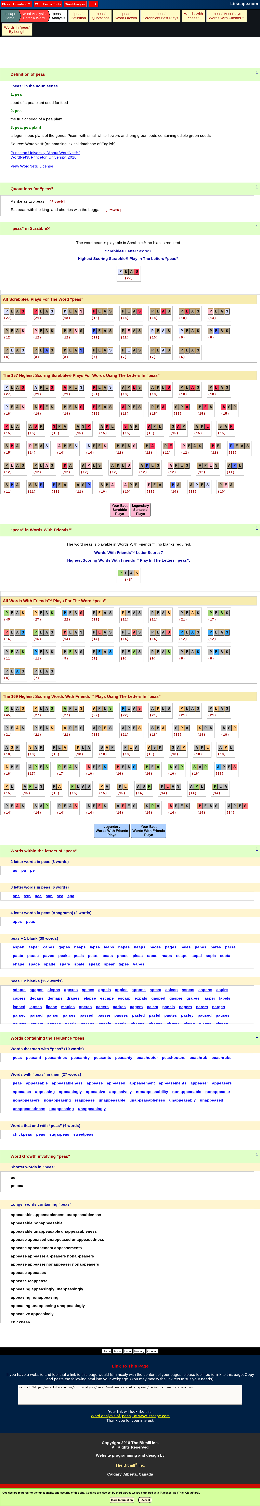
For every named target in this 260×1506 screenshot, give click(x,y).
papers (185, 1007)
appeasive (95, 1092)
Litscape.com (244, 3)
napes (124, 947)
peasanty (123, 1057)
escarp (124, 998)
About (117, 1351)
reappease (85, 1100)
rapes (152, 956)
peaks (64, 956)
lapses (35, 1007)
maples (68, 1007)
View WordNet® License (32, 166)
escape (107, 998)
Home (107, 1351)
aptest (155, 990)
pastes (170, 1015)
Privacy (139, 1351)
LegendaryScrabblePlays (140, 510)
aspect (188, 990)
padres (119, 1007)
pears (93, 956)
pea (38, 896)
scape (181, 956)
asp (27, 896)
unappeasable (112, 1100)
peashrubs (221, 1057)
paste (18, 956)
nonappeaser (217, 1092)
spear (109, 964)
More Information (122, 1500)
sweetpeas (83, 1134)
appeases (22, 1092)
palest (152, 1007)
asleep (171, 990)
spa (70, 896)
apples (121, 990)
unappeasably (182, 1100)
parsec (19, 1015)
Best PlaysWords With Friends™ (227, 16)
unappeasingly (92, 1109)
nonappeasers (26, 1100)
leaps (109, 947)
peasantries (56, 1057)
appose (139, 990)
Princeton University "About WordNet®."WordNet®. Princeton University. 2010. (45, 155)
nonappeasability (152, 1092)
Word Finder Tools (48, 4)
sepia (211, 956)
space (34, 964)
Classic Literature (14, 4)
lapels (224, 998)
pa (23, 870)
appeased (116, 1083)
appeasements (172, 1083)
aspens (205, 990)
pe (32, 870)
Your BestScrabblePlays (120, 510)
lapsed (19, 1007)
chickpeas (22, 1134)
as (15, 870)
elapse (90, 998)
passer (104, 1015)
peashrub (198, 1057)
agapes (36, 990)
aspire (222, 990)
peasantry (80, 1057)
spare (65, 964)
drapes (73, 998)
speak (94, 964)
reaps (166, 956)
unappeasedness (29, 1109)
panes (200, 947)
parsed (36, 1015)
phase (123, 956)
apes (17, 921)
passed (86, 1015)
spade (49, 964)
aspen (18, 947)
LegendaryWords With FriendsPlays (112, 831)
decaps (36, 998)
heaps (80, 947)
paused (205, 1015)
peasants (102, 1057)
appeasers (222, 1083)
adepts (19, 990)
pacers (102, 1007)
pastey (187, 1015)
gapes (64, 947)
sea (60, 896)
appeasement (142, 1083)
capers (19, 998)
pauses (223, 1015)
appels (104, 990)
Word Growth (126, 16)
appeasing (45, 1092)
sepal (197, 956)
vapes (138, 964)
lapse (95, 947)
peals (79, 956)
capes (48, 947)
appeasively (120, 1092)
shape (18, 964)
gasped (158, 998)
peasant (33, 1057)
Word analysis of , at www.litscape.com (130, 1416)
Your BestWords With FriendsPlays (148, 831)
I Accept (145, 1500)
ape (16, 896)
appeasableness (67, 1083)
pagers (136, 1007)
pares (215, 947)
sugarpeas (59, 1134)
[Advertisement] (130, 53)
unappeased (211, 1100)
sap (49, 896)
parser (53, 1015)
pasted (138, 1015)
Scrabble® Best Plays (160, 16)
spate (79, 964)
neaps (139, 947)
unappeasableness (147, 1100)
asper (33, 947)
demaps (55, 998)
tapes (124, 964)
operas (85, 1007)
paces (155, 947)
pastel (154, 1015)
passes (121, 1015)
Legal (127, 1351)
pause (33, 956)
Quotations (100, 16)
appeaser (199, 1083)
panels (168, 1007)
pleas (138, 956)
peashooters (173, 1057)
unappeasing (61, 1109)
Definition (78, 16)
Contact (152, 1351)
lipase (51, 1007)
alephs (54, 990)
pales (186, 947)
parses (69, 1015)
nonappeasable (186, 1092)
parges (218, 1007)
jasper (209, 998)
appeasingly (70, 1092)
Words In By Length (16, 29)
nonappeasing (57, 1100)
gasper (175, 998)
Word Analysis (75, 4)
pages (171, 947)
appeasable (37, 1083)
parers (202, 1007)
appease (95, 1083)
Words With (193, 16)
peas (30, 921)
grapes (192, 998)
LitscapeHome (9, 16)
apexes (71, 990)
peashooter (147, 1057)
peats (108, 956)
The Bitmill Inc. (130, 1465)
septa (225, 956)
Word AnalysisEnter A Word (34, 16)
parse (230, 947)
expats (141, 998)
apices (88, 990)
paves (48, 956)
